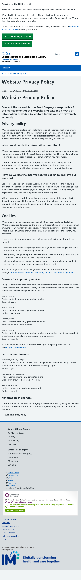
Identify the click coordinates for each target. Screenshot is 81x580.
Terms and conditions (10, 533)
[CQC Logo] (12, 497)
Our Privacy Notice (9, 519)
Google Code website (15, 347)
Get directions (13, 473)
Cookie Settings (8, 529)
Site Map (5, 540)
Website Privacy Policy (18, 73)
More (6, 68)
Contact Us (6, 523)
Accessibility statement (10, 526)
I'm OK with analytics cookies (17, 36)
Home (4, 73)
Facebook (12, 483)
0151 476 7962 (13, 475)
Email (10, 478)
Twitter (11, 480)
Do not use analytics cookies (17, 43)
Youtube (11, 485)
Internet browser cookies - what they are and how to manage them (41, 272)
